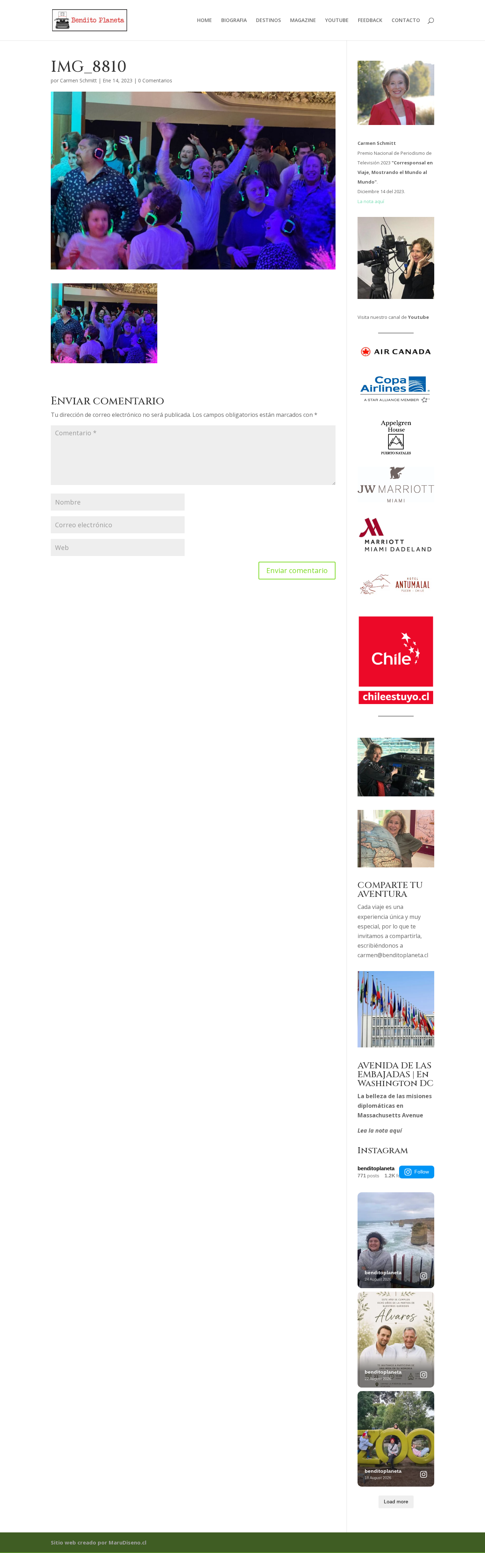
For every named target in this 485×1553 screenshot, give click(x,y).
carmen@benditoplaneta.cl (393, 955)
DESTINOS (268, 20)
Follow (421, 1172)
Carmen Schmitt (78, 80)
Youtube (418, 317)
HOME (204, 20)
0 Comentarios (155, 80)
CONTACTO (406, 20)
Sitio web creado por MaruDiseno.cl (98, 1542)
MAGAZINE (303, 20)
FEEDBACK (370, 20)
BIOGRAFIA (234, 20)
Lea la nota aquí (380, 1130)
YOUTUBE (337, 20)
